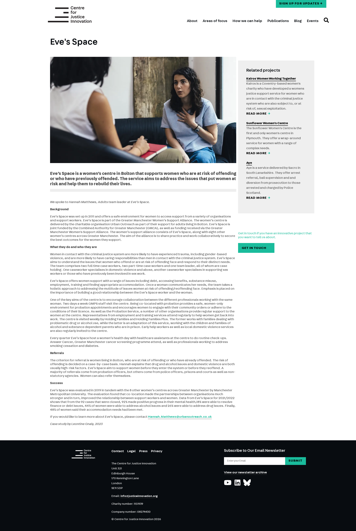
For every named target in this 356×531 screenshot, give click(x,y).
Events (313, 21)
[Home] (70, 15)
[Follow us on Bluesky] (247, 484)
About (192, 21)
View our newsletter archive (245, 473)
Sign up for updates (299, 4)
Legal (131, 451)
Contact (117, 451)
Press (143, 451)
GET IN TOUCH (256, 248)
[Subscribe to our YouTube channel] (228, 484)
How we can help (247, 21)
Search (323, 23)
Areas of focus (215, 21)
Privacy (156, 451)
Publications (278, 21)
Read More (258, 114)
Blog (298, 21)
